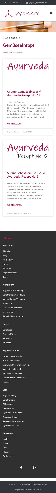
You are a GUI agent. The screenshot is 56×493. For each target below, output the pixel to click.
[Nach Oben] (48, 486)
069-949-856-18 (15, 2)
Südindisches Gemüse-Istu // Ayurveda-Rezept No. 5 (26, 174)
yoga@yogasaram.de (38, 2)
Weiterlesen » (14, 123)
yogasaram (15, 484)
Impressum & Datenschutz (25, 490)
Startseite (6, 52)
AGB (39, 490)
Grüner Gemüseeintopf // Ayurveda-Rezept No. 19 (24, 93)
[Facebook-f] (21, 467)
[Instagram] (35, 467)
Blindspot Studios (40, 484)
